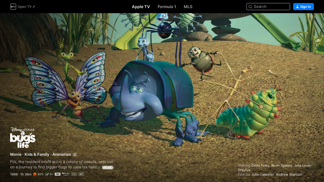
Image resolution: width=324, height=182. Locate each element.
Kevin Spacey (281, 165)
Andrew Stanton (289, 174)
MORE (108, 167)
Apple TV (141, 6)
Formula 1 (167, 6)
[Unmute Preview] (310, 23)
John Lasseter (263, 174)
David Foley (260, 165)
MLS (188, 6)
